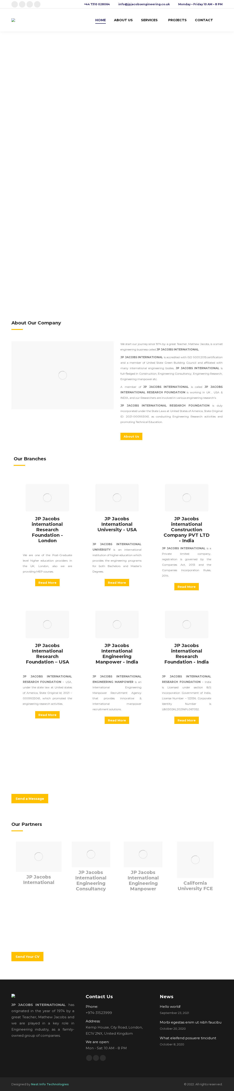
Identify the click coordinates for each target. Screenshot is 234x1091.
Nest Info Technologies (50, 1084)
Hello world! (170, 1006)
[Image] (62, 375)
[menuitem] (100, 20)
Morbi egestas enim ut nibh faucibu (190, 1022)
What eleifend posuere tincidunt (188, 1038)
